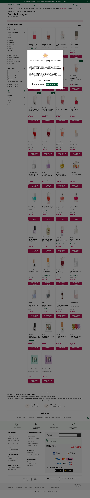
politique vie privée (39, 76)
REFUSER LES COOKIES (38, 84)
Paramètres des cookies (44, 80)
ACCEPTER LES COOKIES (52, 84)
